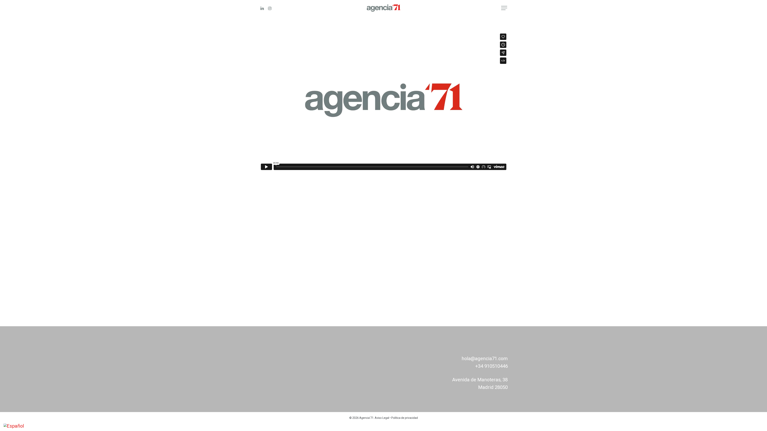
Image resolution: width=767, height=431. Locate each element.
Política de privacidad (404, 417)
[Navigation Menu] (504, 8)
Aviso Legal (382, 417)
